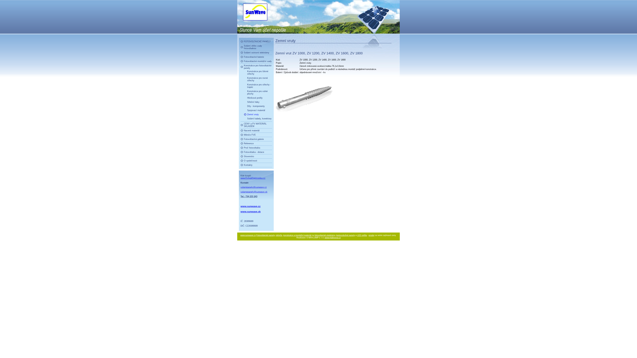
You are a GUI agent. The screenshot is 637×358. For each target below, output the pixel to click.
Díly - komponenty (256, 106)
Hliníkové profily (255, 98)
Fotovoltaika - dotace (254, 152)
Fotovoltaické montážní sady (258, 61)
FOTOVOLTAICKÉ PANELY (257, 41)
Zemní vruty (253, 114)
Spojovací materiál (256, 110)
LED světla (362, 235)
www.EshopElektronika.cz (253, 178)
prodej (371, 235)
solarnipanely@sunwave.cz (254, 187)
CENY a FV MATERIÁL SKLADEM (255, 124)
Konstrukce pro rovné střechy (257, 79)
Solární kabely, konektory (259, 118)
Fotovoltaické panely (265, 235)
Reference (249, 143)
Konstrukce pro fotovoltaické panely (257, 66)
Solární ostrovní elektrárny (256, 52)
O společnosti (250, 160)
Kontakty (248, 165)
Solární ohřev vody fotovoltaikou (253, 47)
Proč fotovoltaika (252, 148)
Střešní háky (253, 102)
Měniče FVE (250, 135)
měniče (279, 235)
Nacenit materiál (251, 130)
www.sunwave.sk (251, 211)
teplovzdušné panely (345, 235)
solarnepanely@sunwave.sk (254, 192)
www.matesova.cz (333, 238)
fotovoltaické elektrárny (325, 235)
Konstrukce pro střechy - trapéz (259, 85)
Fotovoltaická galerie (254, 139)
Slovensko (249, 156)
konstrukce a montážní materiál (297, 235)
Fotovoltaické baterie (254, 57)
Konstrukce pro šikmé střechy (257, 72)
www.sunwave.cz (248, 235)
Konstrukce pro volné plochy (257, 92)
